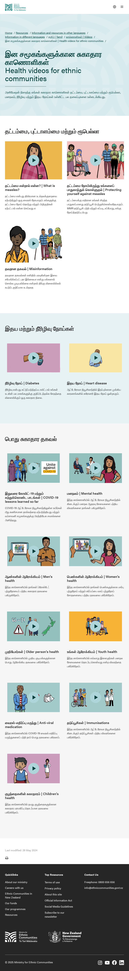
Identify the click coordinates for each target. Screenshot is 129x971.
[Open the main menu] (122, 7)
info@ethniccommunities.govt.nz (103, 888)
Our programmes (15, 909)
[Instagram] (100, 963)
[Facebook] (114, 963)
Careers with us (14, 888)
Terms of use (52, 882)
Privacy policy (53, 888)
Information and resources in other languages (58, 33)
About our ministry (16, 882)
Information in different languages (25, 37)
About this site (53, 894)
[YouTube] (107, 963)
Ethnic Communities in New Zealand (18, 895)
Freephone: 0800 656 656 (99, 882)
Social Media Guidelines (59, 906)
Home (8, 33)
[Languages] (115, 7)
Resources (22, 33)
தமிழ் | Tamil (55, 37)
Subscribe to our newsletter (54, 914)
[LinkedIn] (121, 963)
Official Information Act (58, 900)
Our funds (11, 903)
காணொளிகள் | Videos (79, 37)
